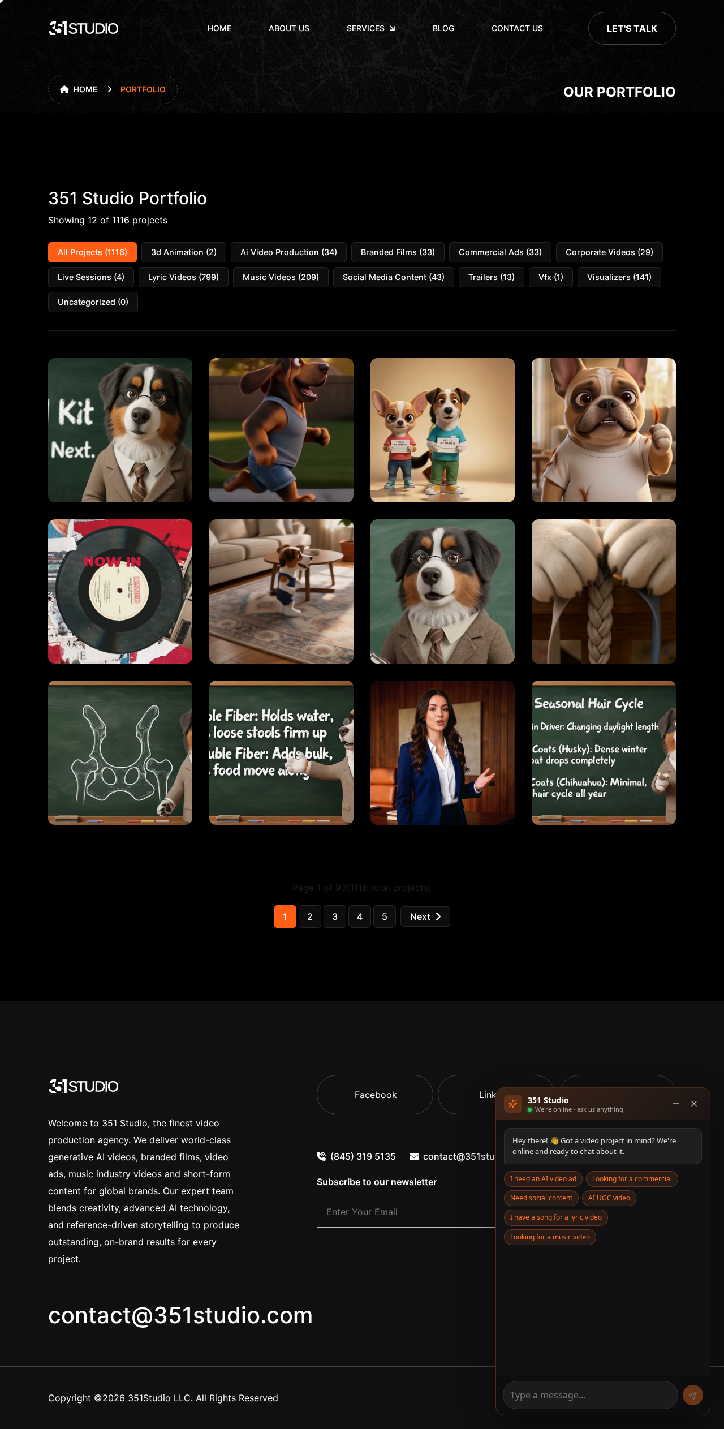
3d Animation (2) (184, 252)
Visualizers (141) (619, 277)
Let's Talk (632, 28)
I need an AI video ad (543, 1178)
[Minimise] (676, 1104)
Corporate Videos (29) (609, 252)
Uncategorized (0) (93, 302)
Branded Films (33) (398, 252)
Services (366, 28)
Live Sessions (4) (91, 277)
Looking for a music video (550, 1237)
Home (219, 28)
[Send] (693, 1395)
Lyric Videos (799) (183, 277)
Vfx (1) (550, 277)
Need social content (541, 1198)
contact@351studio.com (180, 1315)
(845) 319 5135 (363, 1156)
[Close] (694, 1104)
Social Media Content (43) (394, 277)
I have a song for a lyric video (556, 1217)
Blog (443, 28)
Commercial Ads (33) (500, 252)
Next (420, 916)
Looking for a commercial (632, 1178)
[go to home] (83, 28)
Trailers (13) (491, 277)
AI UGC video (609, 1198)
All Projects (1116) (92, 252)
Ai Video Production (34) (288, 252)
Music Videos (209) (281, 277)
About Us (289, 28)
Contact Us (517, 28)
